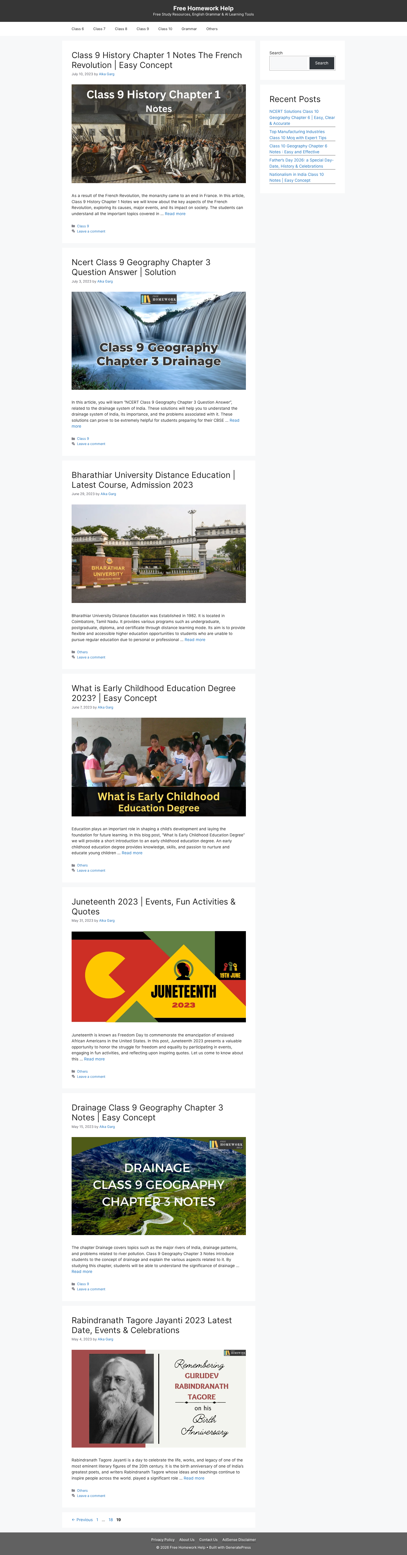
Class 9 (143, 29)
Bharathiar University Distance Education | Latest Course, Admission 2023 (153, 480)
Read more (175, 213)
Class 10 (165, 29)
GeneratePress (238, 1547)
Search (276, 53)
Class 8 (121, 29)
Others (212, 29)
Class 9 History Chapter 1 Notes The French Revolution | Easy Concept (157, 60)
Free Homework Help (203, 8)
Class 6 (78, 29)
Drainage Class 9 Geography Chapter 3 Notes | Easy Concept (147, 1112)
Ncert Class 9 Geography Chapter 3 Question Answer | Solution (141, 267)
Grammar (189, 29)
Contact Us (208, 1539)
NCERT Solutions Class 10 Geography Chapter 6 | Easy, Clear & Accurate (302, 117)
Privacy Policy (163, 1539)
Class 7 (99, 29)
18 (111, 1519)
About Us (187, 1539)
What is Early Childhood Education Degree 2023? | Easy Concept (154, 693)
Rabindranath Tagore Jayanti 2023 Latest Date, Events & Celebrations (152, 1325)
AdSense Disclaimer (239, 1539)
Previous (82, 1519)
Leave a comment (91, 231)
